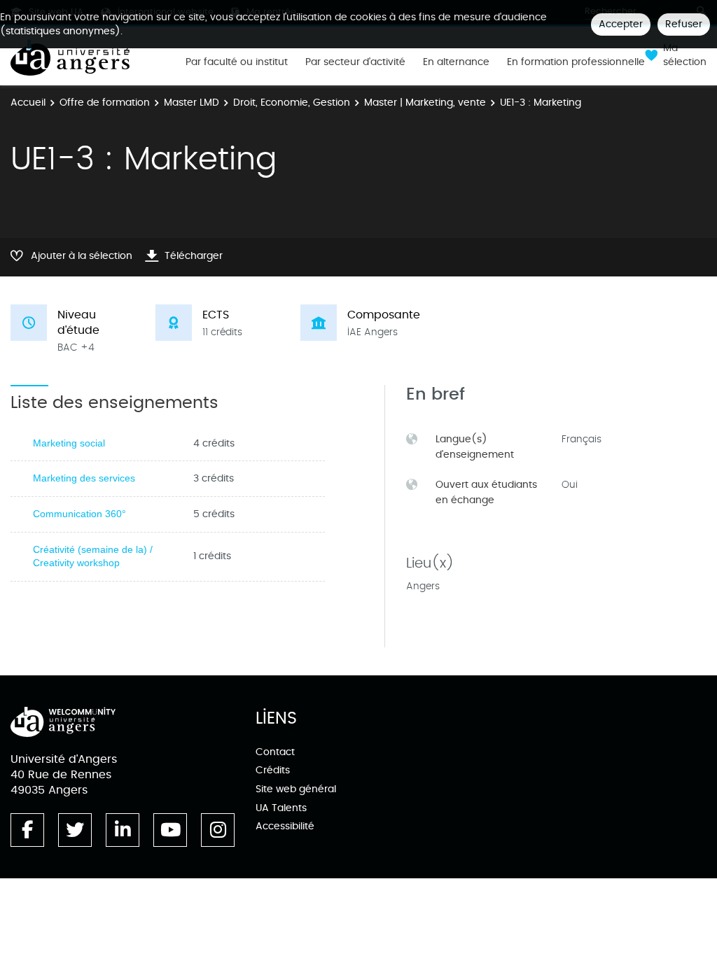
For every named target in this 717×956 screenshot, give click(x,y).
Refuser (683, 24)
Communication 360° (79, 513)
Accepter (621, 24)
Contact (275, 752)
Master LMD (191, 102)
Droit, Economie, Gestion (291, 102)
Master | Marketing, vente (425, 102)
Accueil (28, 102)
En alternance (456, 62)
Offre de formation (105, 102)
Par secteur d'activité (355, 62)
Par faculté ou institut (237, 62)
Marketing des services (84, 478)
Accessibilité (285, 826)
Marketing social (69, 443)
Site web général (296, 789)
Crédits (273, 770)
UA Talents (281, 808)
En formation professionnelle (576, 62)
